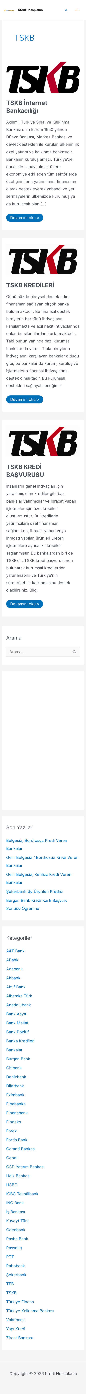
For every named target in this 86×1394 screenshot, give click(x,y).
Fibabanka (16, 1104)
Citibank (14, 1068)
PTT (10, 1256)
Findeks (13, 1122)
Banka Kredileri (20, 1041)
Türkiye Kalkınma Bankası (30, 1310)
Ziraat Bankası (19, 1337)
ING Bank (15, 1202)
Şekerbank (16, 1274)
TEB (10, 1283)
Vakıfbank (15, 1319)
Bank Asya (16, 1014)
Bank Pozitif (17, 1032)
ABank (12, 960)
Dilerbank (15, 1086)
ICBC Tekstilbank (22, 1193)
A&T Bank (15, 951)
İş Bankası (15, 1211)
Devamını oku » (24, 218)
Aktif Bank (16, 987)
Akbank (13, 978)
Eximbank (15, 1095)
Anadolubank (18, 1005)
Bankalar (14, 1050)
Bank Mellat (17, 1023)
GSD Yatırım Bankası (25, 1166)
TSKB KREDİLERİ (30, 285)
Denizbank (16, 1077)
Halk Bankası (18, 1175)
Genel (11, 1158)
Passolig (14, 1247)
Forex (11, 1131)
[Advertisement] (43, 740)
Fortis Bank (16, 1140)
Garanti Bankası (21, 1149)
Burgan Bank (18, 1059)
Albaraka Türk (19, 996)
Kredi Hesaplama (30, 10)
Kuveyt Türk (17, 1220)
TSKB (11, 1292)
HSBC (11, 1184)
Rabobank (15, 1265)
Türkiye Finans (20, 1301)
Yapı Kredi (15, 1328)
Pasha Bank (17, 1238)
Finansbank (17, 1113)
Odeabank (15, 1229)
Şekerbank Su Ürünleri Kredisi (34, 891)
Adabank (14, 969)
